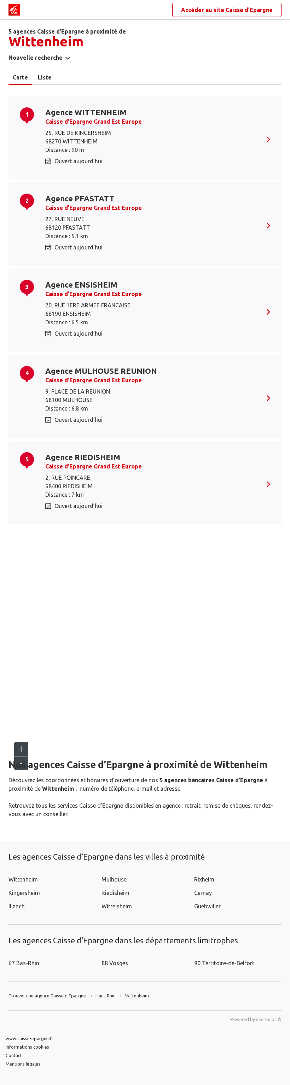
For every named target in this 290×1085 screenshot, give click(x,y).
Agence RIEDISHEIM (82, 457)
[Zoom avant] (21, 749)
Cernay (203, 893)
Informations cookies (27, 1046)
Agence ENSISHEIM (81, 284)
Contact (14, 1055)
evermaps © (269, 1019)
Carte (20, 77)
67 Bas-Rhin (23, 963)
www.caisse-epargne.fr (29, 1038)
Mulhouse (114, 879)
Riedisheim (115, 893)
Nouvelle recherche (35, 57)
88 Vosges (115, 963)
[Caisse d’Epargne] (14, 10)
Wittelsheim (117, 906)
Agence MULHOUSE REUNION (101, 370)
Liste (45, 77)
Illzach (16, 906)
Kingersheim (24, 893)
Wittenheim (23, 879)
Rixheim (204, 879)
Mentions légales (23, 1063)
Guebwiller (207, 906)
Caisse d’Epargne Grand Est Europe (93, 121)
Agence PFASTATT (80, 198)
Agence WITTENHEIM (86, 112)
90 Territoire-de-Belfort (224, 963)
